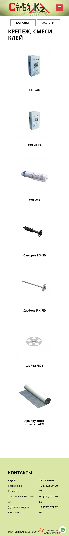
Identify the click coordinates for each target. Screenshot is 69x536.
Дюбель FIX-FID (34, 310)
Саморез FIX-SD (34, 255)
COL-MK (34, 200)
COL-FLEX (34, 145)
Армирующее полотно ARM (34, 422)
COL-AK (34, 90)
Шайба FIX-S (35, 366)
